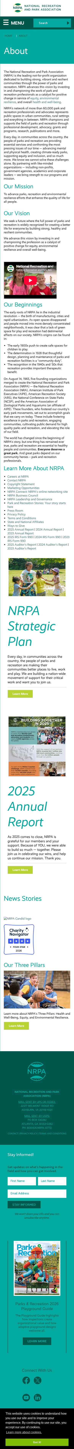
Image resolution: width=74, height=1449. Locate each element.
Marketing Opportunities (23, 488)
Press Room (15, 510)
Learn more (20, 694)
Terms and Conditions (21, 518)
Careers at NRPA (18, 476)
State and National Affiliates (25, 522)
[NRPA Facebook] (26, 1383)
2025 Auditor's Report (21, 544)
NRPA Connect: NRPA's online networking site (37, 491)
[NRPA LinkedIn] (37, 1400)
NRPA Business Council (22, 495)
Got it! (37, 1442)
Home (8, 35)
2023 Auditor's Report (21, 548)
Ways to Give (16, 525)
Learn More (20, 870)
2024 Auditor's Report (52, 544)
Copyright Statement (21, 484)
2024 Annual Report (49, 529)
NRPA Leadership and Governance (29, 499)
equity (34, 98)
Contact (13, 1133)
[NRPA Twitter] (37, 1383)
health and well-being (47, 102)
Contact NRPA (16, 480)
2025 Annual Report (20, 529)
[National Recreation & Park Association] (17, 919)
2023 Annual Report (20, 533)
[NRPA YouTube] (26, 1400)
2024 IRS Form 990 (48, 537)
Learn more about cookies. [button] (24, 1432)
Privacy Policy (16, 514)
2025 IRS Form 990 (20, 537)
